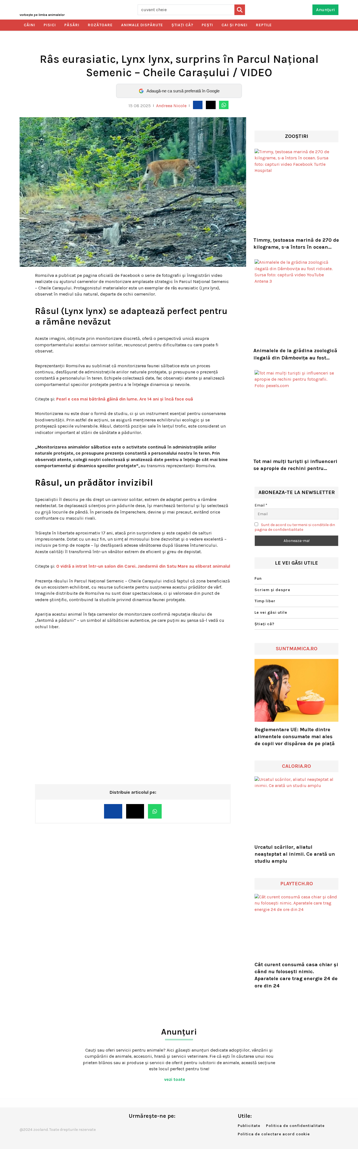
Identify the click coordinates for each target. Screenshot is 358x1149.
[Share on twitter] (210, 105)
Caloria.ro (296, 766)
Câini (29, 25)
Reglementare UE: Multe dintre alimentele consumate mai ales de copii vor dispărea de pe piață (295, 736)
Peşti (207, 25)
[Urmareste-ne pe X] (142, 1127)
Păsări (71, 25)
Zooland (42, 15)
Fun (258, 578)
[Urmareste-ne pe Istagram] (151, 1127)
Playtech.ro (296, 884)
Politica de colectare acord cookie (274, 1134)
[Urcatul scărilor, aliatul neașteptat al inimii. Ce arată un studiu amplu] (296, 807)
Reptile (264, 25)
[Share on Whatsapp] (224, 105)
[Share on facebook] (197, 105)
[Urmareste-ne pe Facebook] (133, 1127)
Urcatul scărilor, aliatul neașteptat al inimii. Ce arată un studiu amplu (295, 854)
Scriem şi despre (272, 589)
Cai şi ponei (235, 25)
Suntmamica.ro (296, 649)
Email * (261, 505)
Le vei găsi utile (271, 612)
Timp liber (265, 601)
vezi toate (175, 1079)
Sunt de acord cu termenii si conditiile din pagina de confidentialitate (295, 527)
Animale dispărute (142, 25)
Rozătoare (100, 25)
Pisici (50, 25)
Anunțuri (325, 9)
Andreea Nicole (171, 105)
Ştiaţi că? (182, 25)
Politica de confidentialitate (295, 1125)
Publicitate (249, 1125)
